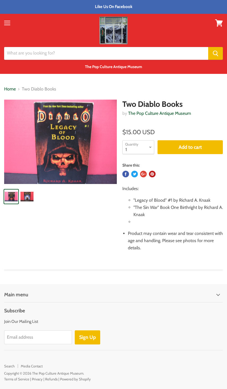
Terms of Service (16, 379)
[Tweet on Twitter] (134, 174)
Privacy (37, 379)
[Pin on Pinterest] (152, 174)
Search (9, 366)
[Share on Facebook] (125, 174)
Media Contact (32, 366)
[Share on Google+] (143, 174)
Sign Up (87, 337)
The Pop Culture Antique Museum (159, 113)
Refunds (51, 379)
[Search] (215, 53)
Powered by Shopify (75, 379)
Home (10, 89)
